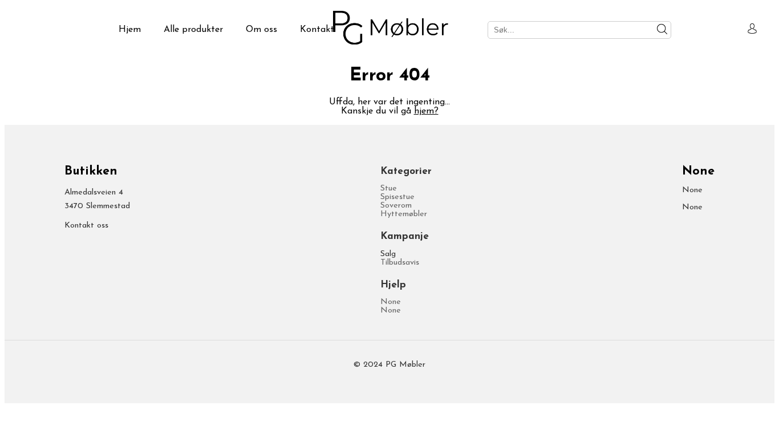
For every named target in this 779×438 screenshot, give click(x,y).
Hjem (130, 29)
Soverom (396, 205)
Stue (388, 188)
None (390, 302)
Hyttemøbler (403, 214)
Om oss (261, 29)
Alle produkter (193, 29)
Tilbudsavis (399, 262)
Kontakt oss (86, 225)
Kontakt (317, 29)
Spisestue (397, 197)
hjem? (426, 111)
